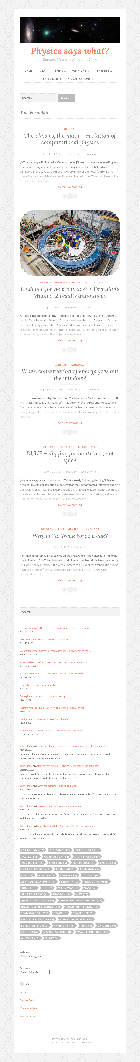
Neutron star (34, 894)
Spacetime (83, 913)
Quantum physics (82, 906)
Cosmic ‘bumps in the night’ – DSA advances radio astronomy (54, 627)
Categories (26, 951)
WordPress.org (28, 1016)
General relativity (38, 881)
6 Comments (88, 471)
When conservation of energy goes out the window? (70, 375)
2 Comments (92, 389)
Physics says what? (70, 50)
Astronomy (32, 850)
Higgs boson (96, 881)
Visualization (57, 931)
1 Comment (90, 153)
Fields (47, 875)
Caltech (30, 856)
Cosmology (56, 856)
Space (60, 913)
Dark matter (87, 856)
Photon (62, 894)
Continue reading (79, 187)
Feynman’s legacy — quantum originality (58, 805)
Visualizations (79, 78)
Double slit (32, 862)
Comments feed (29, 1008)
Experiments (52, 78)
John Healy (73, 153)
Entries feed (27, 1000)
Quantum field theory (81, 900)
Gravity (69, 881)
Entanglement (36, 869)
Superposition (35, 925)
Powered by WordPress (70, 1038)
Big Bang (60, 850)
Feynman (89, 869)
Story (98, 282)
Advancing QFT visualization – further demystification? (51, 730)
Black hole (87, 850)
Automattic (83, 1042)
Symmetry (64, 925)
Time (86, 925)
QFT (82, 894)
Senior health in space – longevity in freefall (44, 719)
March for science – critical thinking (56, 785)
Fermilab (65, 869)
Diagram (47, 529)
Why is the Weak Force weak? (70, 535)
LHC (47, 887)
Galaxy (91, 875)
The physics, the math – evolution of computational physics (70, 139)
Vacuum (29, 931)
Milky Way (68, 887)
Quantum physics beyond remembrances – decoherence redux (55, 650)
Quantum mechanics (40, 906)
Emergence (84, 862)
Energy (108, 862)
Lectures (102, 71)
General (70, 129)
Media (76, 282)
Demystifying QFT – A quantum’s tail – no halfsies (64, 825)
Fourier (68, 875)
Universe (107, 925)
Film (61, 529)
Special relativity (37, 919)
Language (60, 282)
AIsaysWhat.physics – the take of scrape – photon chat (51, 673)
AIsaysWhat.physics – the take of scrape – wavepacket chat (54, 662)
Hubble (28, 887)
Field (27, 875)
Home (28, 71)
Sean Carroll (34, 913)
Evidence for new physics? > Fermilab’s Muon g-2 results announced (70, 292)
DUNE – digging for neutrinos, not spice (70, 457)
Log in (23, 992)
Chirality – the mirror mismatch (37, 684)
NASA (90, 887)
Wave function (92, 931)
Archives (25, 967)
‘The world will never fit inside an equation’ (44, 639)
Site (87, 282)
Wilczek (30, 938)
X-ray (52, 938)
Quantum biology (37, 900)
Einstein (58, 862)
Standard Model (76, 919)
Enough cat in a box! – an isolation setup (43, 696)
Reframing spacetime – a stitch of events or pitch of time (52, 707)
